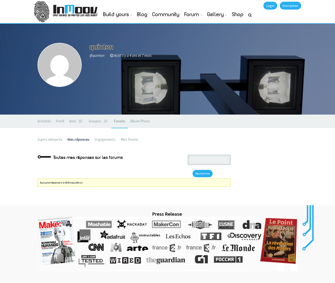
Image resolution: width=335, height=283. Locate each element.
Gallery (215, 14)
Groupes (97, 121)
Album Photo (140, 121)
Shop (238, 14)
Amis (75, 121)
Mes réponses (78, 139)
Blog (142, 14)
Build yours (116, 14)
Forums (119, 121)
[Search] (250, 17)
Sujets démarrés (50, 139)
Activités (44, 121)
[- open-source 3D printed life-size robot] (76, 9)
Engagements (105, 139)
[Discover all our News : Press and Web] (167, 244)
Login (270, 5)
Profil (60, 121)
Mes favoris (129, 139)
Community (166, 14)
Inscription (290, 5)
